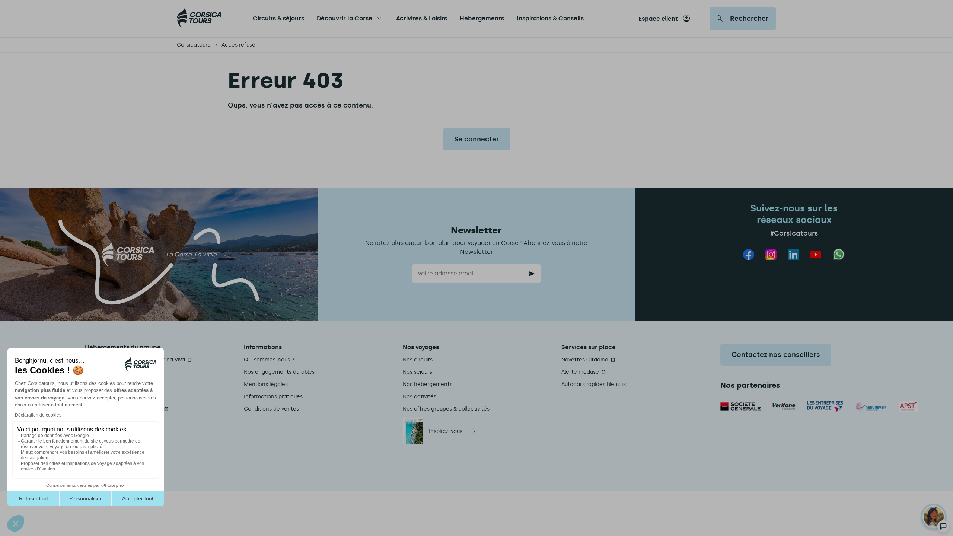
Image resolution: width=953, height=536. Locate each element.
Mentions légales (266, 384)
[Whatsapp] (838, 254)
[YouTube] (815, 254)
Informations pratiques (273, 396)
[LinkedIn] (793, 254)
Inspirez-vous (445, 431)
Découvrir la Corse (344, 18)
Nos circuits (418, 360)
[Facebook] (748, 254)
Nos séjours (417, 372)
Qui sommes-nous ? (269, 360)
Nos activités (419, 396)
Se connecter (476, 139)
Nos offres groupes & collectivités (446, 409)
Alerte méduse (580, 372)
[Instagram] (771, 254)
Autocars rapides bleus (590, 384)
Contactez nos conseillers (776, 355)
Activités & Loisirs (421, 18)
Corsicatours (193, 45)
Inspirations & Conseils (550, 18)
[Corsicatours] (199, 18)
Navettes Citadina (584, 360)
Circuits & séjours (278, 18)
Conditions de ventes (271, 409)
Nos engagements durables (279, 372)
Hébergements (482, 18)
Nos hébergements (427, 384)
